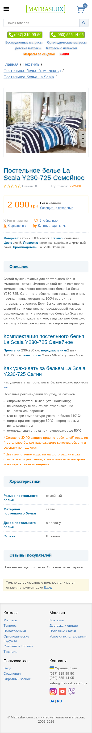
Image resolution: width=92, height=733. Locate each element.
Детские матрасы (28, 48)
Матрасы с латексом (61, 48)
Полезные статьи (63, 631)
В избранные (48, 220)
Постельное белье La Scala (29, 77)
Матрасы (10, 620)
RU (59, 701)
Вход (48, 587)
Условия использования (68, 636)
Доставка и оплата (64, 625)
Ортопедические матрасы (67, 42)
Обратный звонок (17, 679)
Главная (11, 64)
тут (6, 387)
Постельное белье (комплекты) (32, 70)
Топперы (10, 625)
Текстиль (31, 64)
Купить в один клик (52, 225)
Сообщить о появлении (56, 208)
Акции (64, 54)
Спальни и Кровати (18, 646)
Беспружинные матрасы (23, 42)
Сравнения (12, 673)
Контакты (57, 620)
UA (52, 701)
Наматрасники (15, 631)
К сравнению (17, 225)
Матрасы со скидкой (39, 54)
